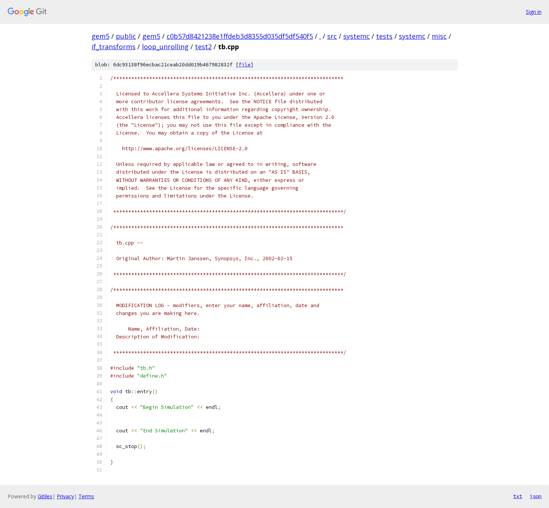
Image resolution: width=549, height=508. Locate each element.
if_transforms (114, 46)
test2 (203, 46)
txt (517, 496)
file (245, 64)
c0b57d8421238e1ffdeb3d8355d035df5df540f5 (240, 36)
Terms (86, 496)
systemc (356, 36)
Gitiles (45, 496)
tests (384, 36)
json (536, 496)
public (126, 36)
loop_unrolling (165, 46)
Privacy (65, 496)
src (332, 36)
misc (439, 36)
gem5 (100, 36)
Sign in (534, 11)
